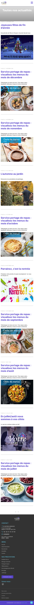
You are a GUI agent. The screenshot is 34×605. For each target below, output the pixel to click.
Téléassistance (5, 566)
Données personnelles (6, 593)
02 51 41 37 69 (10, 532)
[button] (17, 518)
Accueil (3, 544)
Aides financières (5, 546)
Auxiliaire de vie (5, 559)
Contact (3, 553)
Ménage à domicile (6, 561)
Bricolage (4, 570)
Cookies (3, 595)
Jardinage (4, 572)
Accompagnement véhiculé (8, 568)
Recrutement (4, 549)
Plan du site (4, 591)
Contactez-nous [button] (7, 576)
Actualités (4, 551)
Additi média (24, 602)
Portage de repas (5, 563)
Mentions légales (5, 597)
